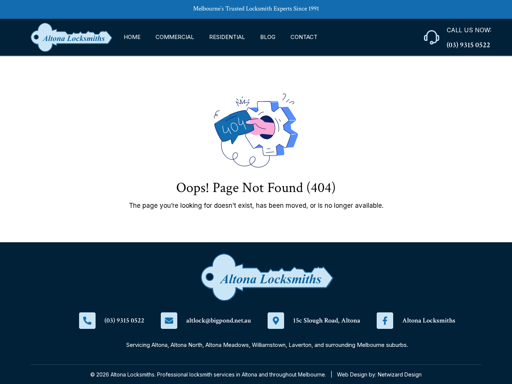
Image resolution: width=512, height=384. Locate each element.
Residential (227, 36)
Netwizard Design (400, 374)
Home (132, 36)
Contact (303, 36)
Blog (267, 36)
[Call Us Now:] (431, 37)
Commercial (175, 36)
